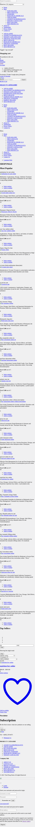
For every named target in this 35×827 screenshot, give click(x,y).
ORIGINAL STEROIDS (11, 43)
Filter (2, 647)
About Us (6, 25)
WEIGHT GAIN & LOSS (14, 20)
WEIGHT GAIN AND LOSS (12, 37)
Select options (7, 186)
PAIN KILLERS (12, 11)
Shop (5, 9)
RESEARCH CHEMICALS (15, 16)
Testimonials (7, 27)
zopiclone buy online (7, 666)
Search (2, 79)
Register (3, 824)
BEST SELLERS (12, 22)
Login (12, 800)
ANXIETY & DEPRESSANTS (16, 19)
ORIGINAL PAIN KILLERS (12, 38)
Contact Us (7, 30)
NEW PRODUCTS (13, 24)
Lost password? (4, 803)
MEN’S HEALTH (12, 12)
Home (5, 7)
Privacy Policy (8, 29)
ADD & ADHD (11, 17)
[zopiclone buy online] (6, 662)
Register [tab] (6, 787)
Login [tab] (5, 785)
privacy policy (26, 821)
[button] (0, 58)
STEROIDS (10, 14)
